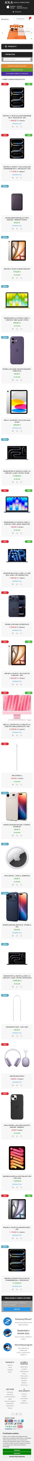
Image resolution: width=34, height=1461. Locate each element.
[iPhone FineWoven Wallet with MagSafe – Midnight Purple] (17, 199)
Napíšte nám (24, 1403)
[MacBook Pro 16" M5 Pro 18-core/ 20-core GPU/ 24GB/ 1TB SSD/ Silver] (17, 452)
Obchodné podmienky (10, 1393)
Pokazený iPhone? (23, 1319)
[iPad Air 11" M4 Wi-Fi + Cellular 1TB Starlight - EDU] (17, 655)
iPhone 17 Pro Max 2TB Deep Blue (17, 624)
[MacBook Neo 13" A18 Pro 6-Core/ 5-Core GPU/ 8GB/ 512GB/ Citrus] (17, 299)
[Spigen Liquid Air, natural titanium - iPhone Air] (17, 806)
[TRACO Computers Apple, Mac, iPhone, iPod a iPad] (17, 2)
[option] (17, 31)
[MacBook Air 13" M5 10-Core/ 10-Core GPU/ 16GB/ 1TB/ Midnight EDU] (17, 555)
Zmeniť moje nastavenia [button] (17, 1456)
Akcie (10, 1367)
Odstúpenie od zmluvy (24, 1372)
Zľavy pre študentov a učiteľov (17, 73)
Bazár (10, 1372)
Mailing (17, 1309)
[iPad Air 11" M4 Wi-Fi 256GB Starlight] (17, 250)
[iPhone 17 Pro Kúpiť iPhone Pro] (17, 31)
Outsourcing (24, 1385)
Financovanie (24, 1376)
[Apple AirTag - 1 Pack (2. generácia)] (17, 857)
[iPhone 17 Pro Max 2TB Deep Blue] (17, 606)
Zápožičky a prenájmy (24, 1379)
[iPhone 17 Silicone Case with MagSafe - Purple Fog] (17, 350)
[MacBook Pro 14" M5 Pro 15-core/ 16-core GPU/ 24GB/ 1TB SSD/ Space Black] (17, 957)
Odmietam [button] (17, 1453)
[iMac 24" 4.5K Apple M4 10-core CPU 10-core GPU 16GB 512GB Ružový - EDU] (17, 706)
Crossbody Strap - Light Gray (17, 1027)
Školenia (24, 1382)
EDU (29, 84)
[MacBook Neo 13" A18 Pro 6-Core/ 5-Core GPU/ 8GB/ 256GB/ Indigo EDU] (17, 504)
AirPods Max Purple (17, 1076)
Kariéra (24, 1400)
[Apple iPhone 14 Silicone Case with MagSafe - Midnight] (17, 1107)
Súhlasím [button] (17, 1450)
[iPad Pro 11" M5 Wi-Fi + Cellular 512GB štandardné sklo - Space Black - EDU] (17, 148)
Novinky (10, 1365)
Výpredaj (9, 1369)
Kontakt (24, 1396)
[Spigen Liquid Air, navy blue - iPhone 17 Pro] (17, 906)
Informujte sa (17, 123)
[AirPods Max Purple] (17, 1057)
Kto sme (24, 1394)
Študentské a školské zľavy (23, 1332)
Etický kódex (24, 1398)
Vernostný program (23, 1345)
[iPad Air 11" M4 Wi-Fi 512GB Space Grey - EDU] (17, 1209)
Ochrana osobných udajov (10, 1398)
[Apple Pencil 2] (17, 757)
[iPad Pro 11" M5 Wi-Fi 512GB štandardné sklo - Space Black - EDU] (17, 97)
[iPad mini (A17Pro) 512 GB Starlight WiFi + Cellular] (17, 1158)
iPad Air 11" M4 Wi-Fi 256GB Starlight (17, 269)
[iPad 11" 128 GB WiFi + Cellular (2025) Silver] (17, 401)
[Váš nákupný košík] (29, 18)
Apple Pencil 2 (17, 775)
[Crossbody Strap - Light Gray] (17, 1008)
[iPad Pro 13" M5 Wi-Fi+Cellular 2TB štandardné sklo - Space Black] (17, 1260)
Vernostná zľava (17, 70)
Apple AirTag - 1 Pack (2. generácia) (17, 876)
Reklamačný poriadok (24, 1368)
